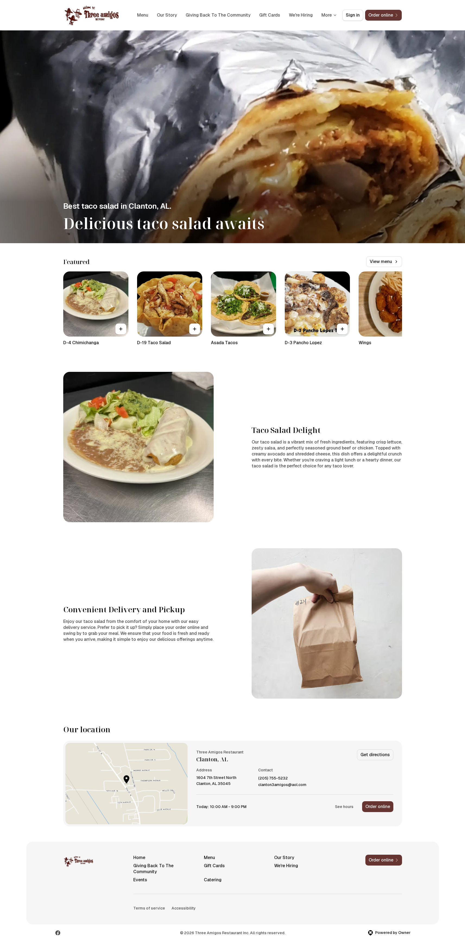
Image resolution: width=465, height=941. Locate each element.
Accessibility (184, 908)
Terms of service (149, 908)
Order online (377, 806)
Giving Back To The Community (218, 15)
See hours (344, 806)
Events (140, 880)
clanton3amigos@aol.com (282, 784)
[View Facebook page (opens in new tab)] (58, 933)
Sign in (353, 15)
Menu (142, 15)
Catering (213, 880)
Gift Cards (269, 15)
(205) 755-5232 (273, 778)
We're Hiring (301, 15)
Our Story (167, 15)
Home (139, 857)
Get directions (375, 755)
